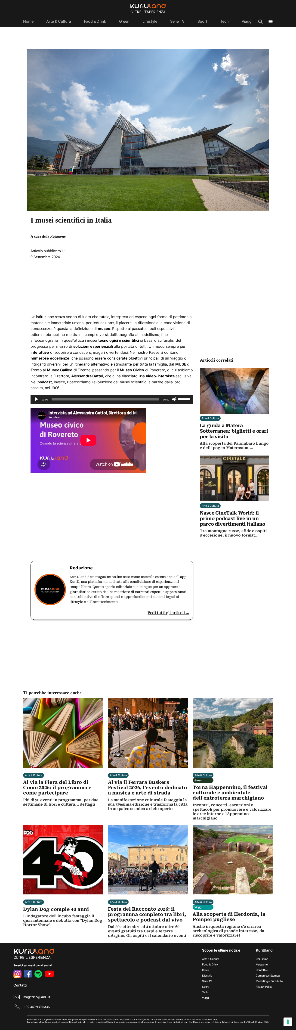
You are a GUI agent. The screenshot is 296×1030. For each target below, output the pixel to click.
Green (124, 21)
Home (28, 21)
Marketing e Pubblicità (269, 981)
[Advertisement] (112, 280)
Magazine (261, 964)
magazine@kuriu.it (36, 997)
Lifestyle (149, 21)
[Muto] (174, 399)
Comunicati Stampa (267, 975)
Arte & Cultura (58, 21)
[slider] (184, 399)
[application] (112, 399)
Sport (202, 21)
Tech (224, 21)
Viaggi (247, 21)
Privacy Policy (264, 986)
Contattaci (262, 970)
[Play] (36, 399)
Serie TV (177, 21)
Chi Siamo (262, 959)
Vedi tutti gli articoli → (168, 613)
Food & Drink (95, 21)
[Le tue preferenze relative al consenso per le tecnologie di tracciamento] (288, 1022)
